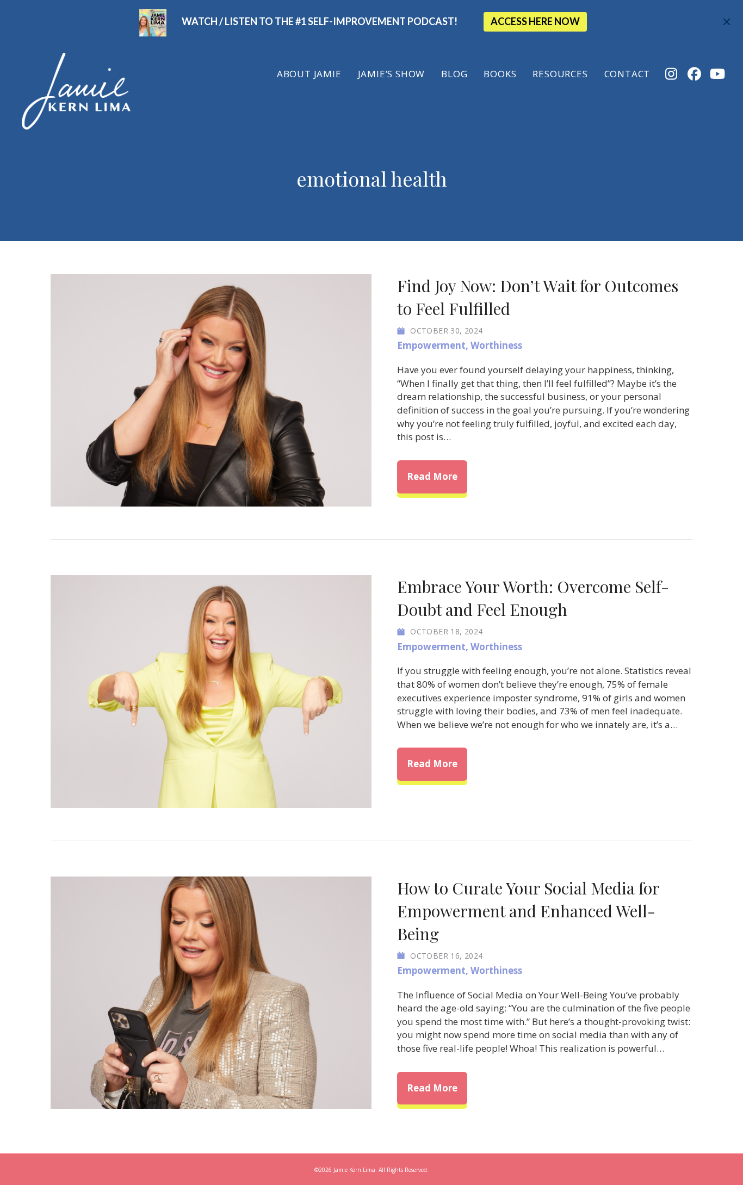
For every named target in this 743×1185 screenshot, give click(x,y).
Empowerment (431, 345)
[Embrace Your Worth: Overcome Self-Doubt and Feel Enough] (211, 690)
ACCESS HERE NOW (535, 21)
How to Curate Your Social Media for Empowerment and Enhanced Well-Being (528, 911)
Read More (437, 476)
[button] (728, 22)
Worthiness (496, 345)
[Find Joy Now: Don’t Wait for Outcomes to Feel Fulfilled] (211, 389)
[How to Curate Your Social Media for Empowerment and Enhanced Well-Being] (211, 991)
